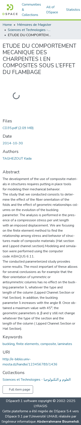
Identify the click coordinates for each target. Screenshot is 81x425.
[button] (10, 9)
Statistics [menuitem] (73, 9)
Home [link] (7, 24)
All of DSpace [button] (52, 10)
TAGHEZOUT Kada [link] (17, 158)
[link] (40, 128)
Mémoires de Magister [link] (34, 24)
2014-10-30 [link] (13, 143)
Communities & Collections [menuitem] (31, 9)
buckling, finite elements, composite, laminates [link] (37, 344)
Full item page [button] (19, 389)
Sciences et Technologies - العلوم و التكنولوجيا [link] (29, 30)
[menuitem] (53, 9)
